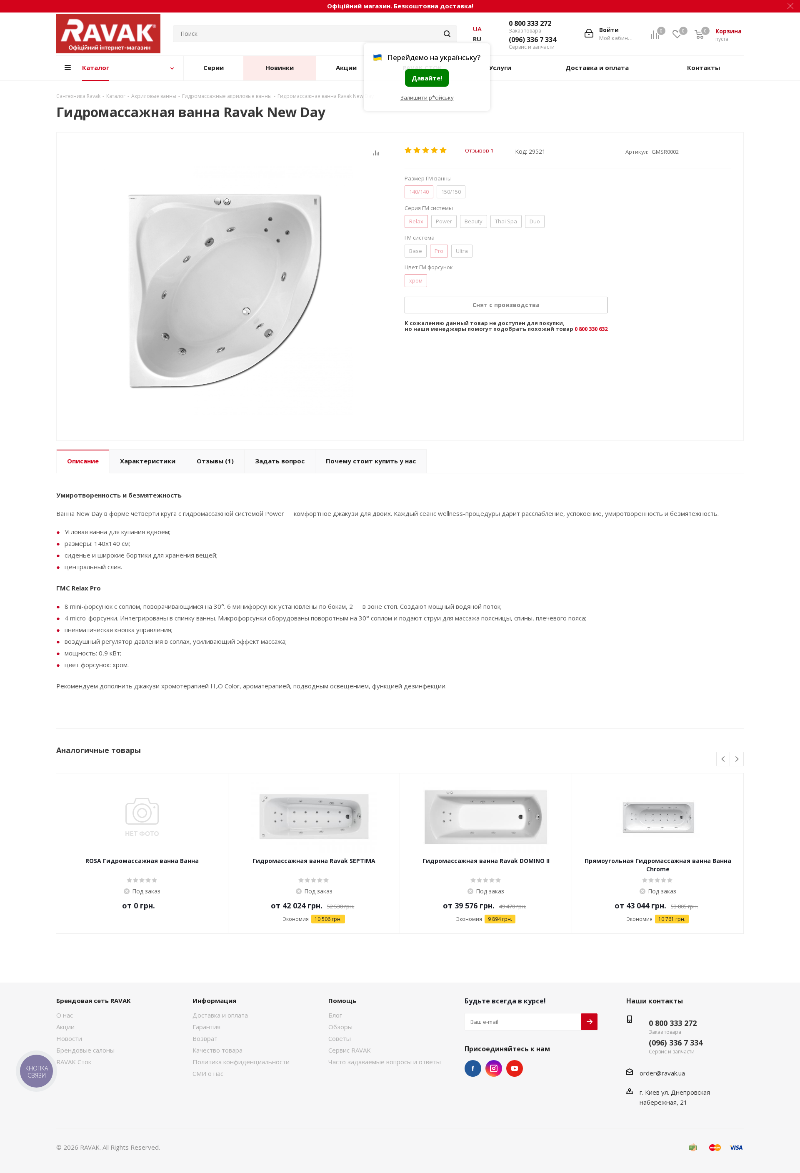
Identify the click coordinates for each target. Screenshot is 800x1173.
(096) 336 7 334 (532, 39)
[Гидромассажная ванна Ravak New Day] (228, 291)
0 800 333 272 (530, 23)
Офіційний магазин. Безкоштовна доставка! (400, 6)
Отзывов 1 (479, 150)
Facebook (473, 1068)
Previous (723, 759)
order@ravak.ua (662, 1073)
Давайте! (427, 78)
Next (737, 759)
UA (477, 29)
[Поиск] (447, 33)
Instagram (493, 1068)
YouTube (514, 1068)
